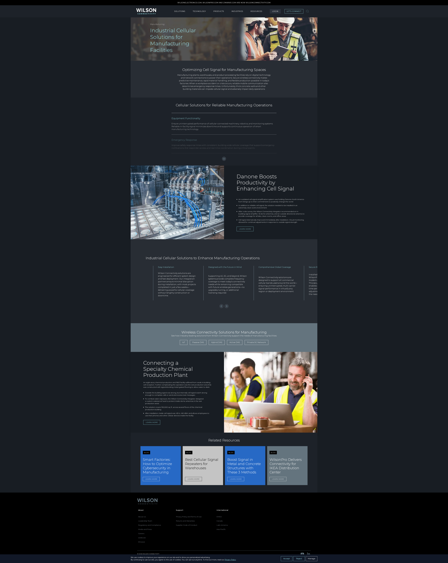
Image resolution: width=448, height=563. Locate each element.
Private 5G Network (256, 342)
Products (218, 11)
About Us (142, 517)
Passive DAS (198, 342)
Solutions (179, 11)
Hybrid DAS (216, 342)
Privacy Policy (230, 560)
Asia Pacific (221, 529)
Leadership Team (145, 521)
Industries (237, 11)
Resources (256, 11)
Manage (311, 559)
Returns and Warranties (185, 521)
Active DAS (234, 342)
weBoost (142, 538)
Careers (141, 533)
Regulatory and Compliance (149, 525)
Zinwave (141, 542)
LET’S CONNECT (294, 11)
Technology (199, 11)
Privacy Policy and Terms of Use (189, 517)
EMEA (219, 517)
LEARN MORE (245, 229)
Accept (286, 559)
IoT (183, 342)
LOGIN (275, 11)
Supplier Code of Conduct (186, 525)
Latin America (222, 525)
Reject (299, 559)
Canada (220, 521)
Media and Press (145, 529)
